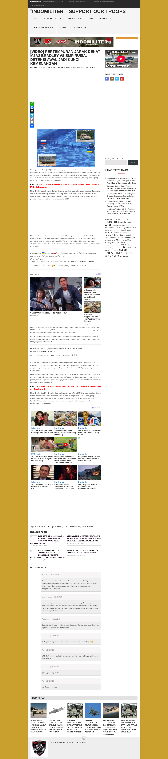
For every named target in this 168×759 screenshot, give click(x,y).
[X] (65, 111)
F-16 (116, 227)
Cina (108, 225)
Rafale (130, 245)
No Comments (90, 67)
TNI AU (120, 253)
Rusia (84, 527)
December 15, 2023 (78, 265)
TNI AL (110, 253)
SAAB (134, 248)
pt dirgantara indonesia (112, 245)
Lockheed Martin (127, 237)
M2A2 (66, 527)
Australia (122, 222)
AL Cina (125, 219)
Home (35, 18)
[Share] (65, 126)
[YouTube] (122, 79)
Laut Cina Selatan (112, 238)
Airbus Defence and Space (113, 219)
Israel (123, 230)
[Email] (65, 122)
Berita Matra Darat (54, 67)
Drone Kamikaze (109, 227)
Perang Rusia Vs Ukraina (115, 242)
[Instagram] (112, 79)
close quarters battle (55, 527)
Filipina (134, 228)
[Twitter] (117, 79)
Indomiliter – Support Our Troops (70, 742)
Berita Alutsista (53, 18)
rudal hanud (118, 248)
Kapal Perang (75, 18)
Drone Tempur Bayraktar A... (54, 2)
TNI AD (123, 250)
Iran (118, 230)
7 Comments (34, 546)
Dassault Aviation (116, 225)
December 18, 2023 (70, 355)
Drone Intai (125, 225)
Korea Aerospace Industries (120, 232)
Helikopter (105, 18)
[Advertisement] (65, 86)
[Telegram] (65, 115)
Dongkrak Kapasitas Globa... (104, 2)
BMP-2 (37, 527)
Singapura (108, 250)
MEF (118, 240)
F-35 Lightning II (125, 228)
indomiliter (33, 67)
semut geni (45, 667)
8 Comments (34, 560)
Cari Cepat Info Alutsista (114, 159)
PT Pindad (124, 245)
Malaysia (108, 240)
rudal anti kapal (109, 248)
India (107, 230)
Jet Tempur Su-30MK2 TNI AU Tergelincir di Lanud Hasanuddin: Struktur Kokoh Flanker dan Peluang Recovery (121, 196)
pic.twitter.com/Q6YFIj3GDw (42, 351)
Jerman (108, 232)
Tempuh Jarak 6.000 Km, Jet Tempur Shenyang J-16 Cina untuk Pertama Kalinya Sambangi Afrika (120, 204)
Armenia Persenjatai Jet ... (39, 6)
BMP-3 (43, 527)
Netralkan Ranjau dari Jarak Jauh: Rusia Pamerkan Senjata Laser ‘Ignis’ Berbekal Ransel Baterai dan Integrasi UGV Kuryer (121, 181)
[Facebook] (65, 107)
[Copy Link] (65, 118)
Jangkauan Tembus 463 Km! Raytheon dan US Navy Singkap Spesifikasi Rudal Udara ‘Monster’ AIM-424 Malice (121, 211)
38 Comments (71, 543)
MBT (113, 240)
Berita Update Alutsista (68, 67)
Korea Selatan (112, 235)
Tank (90, 18)
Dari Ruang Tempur (43, 28)
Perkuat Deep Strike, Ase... (79, 2)
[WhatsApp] (65, 104)
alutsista (111, 222)
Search (132, 162)
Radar (62, 28)
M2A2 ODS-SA (74, 527)
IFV (78, 67)
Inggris (112, 230)
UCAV (107, 256)
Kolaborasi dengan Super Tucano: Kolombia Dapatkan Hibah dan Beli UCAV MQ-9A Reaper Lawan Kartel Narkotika (122, 188)
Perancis (126, 240)
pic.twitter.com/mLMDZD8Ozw (81, 261)
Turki (132, 253)
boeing (130, 222)
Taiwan (115, 250)
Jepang (129, 230)
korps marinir (126, 235)
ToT (127, 253)
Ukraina (90, 527)
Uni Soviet (124, 256)
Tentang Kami (79, 28)
